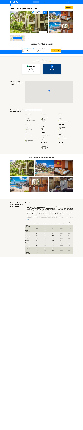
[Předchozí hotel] (10, 44)
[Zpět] (10, 5)
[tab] (13, 55)
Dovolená (36, 1)
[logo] (14, 2)
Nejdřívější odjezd (26, 50)
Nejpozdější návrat (40, 50)
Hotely (41, 1)
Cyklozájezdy (46, 1)
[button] (49, 91)
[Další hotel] (72, 44)
